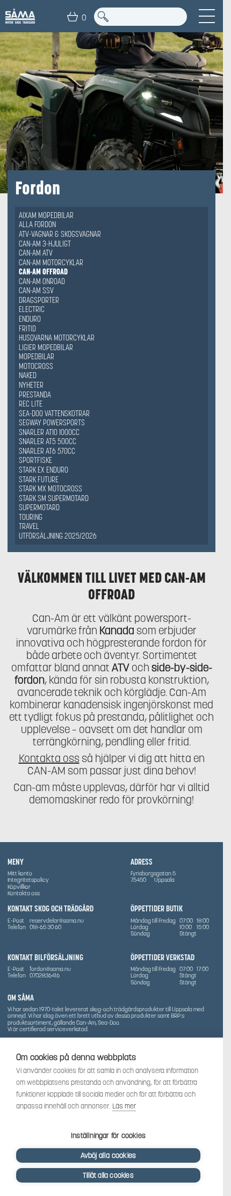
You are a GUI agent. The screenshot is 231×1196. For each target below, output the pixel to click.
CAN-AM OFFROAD (43, 272)
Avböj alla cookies (108, 1155)
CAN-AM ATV (36, 253)
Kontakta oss (49, 758)
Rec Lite (30, 404)
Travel (29, 526)
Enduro (30, 319)
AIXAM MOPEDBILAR (46, 215)
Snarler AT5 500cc (47, 441)
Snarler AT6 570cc (47, 451)
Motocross (36, 366)
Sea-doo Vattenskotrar (54, 413)
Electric (32, 309)
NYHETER (31, 385)
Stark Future (39, 479)
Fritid (27, 329)
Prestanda (35, 395)
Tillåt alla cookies (108, 1175)
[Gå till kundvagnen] (72, 16)
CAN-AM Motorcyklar (51, 262)
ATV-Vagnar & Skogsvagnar (60, 234)
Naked (28, 375)
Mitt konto (20, 873)
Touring (30, 517)
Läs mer (124, 1106)
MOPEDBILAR (36, 356)
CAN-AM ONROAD (42, 281)
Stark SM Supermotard (54, 498)
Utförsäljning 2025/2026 (58, 536)
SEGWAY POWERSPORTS (52, 422)
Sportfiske (35, 460)
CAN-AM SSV (36, 290)
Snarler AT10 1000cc (49, 432)
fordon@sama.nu (50, 969)
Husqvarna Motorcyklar (57, 338)
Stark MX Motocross (50, 489)
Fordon (37, 188)
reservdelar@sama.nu (57, 920)
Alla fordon (37, 224)
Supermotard (39, 507)
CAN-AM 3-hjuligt (45, 244)
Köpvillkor (19, 886)
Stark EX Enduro (43, 470)
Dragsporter (39, 300)
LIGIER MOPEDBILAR (46, 347)
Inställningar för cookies (108, 1135)
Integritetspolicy (28, 879)
